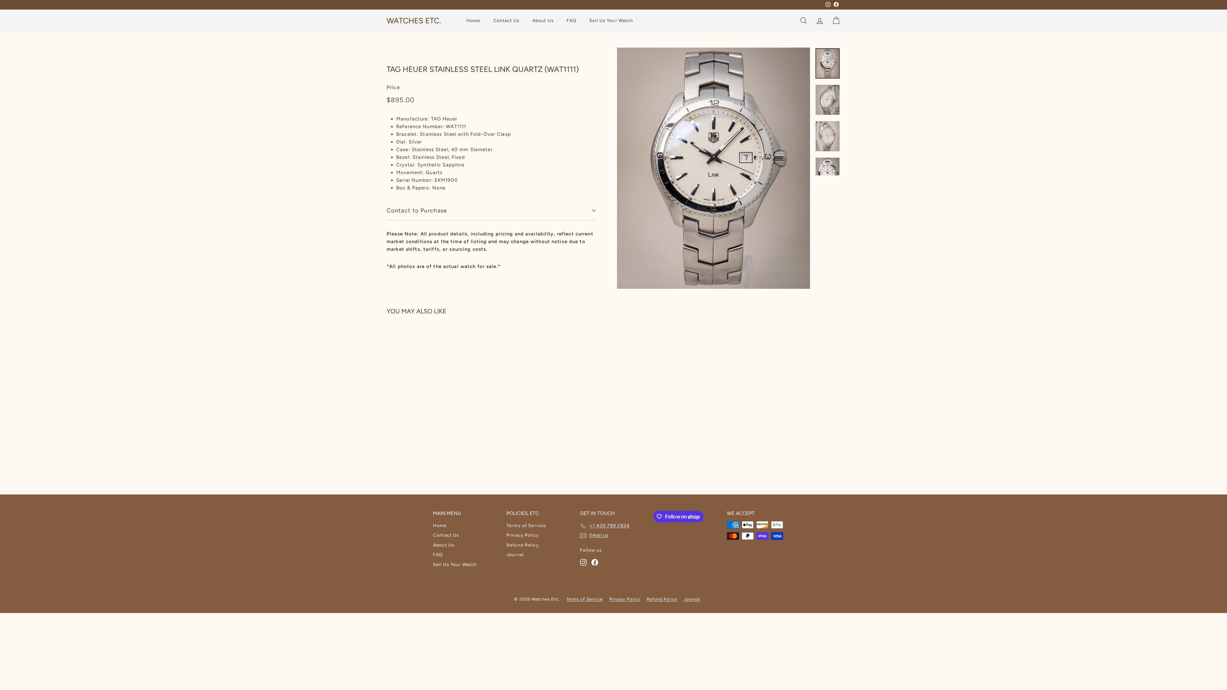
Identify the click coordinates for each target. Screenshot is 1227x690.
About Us (543, 20)
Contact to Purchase (417, 210)
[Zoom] (713, 168)
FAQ (571, 20)
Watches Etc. (414, 20)
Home (474, 20)
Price (393, 87)
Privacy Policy (522, 535)
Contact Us (506, 20)
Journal (515, 554)
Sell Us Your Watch (611, 20)
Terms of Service (526, 525)
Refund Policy (522, 545)
